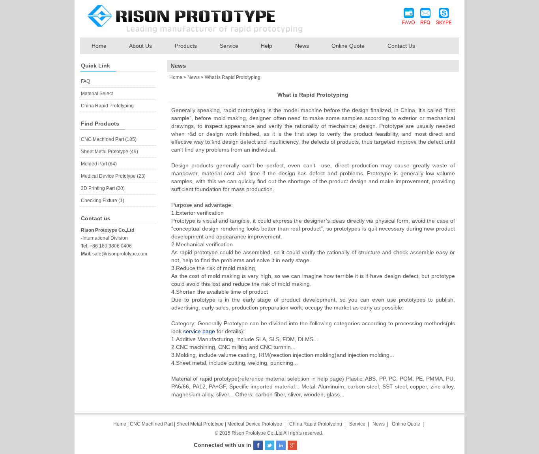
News (302, 46)
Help (266, 46)
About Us (140, 46)
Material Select (97, 93)
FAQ (85, 81)
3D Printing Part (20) (103, 188)
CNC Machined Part (152, 424)
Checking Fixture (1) (102, 200)
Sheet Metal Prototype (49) (109, 151)
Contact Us (401, 46)
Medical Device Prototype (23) (113, 176)
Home (99, 46)
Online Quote (348, 46)
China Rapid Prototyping (107, 106)
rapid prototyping (244, 110)
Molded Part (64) (99, 164)
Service (229, 46)
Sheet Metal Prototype (200, 424)
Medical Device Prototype (254, 424)
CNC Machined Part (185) (109, 139)
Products (186, 46)
